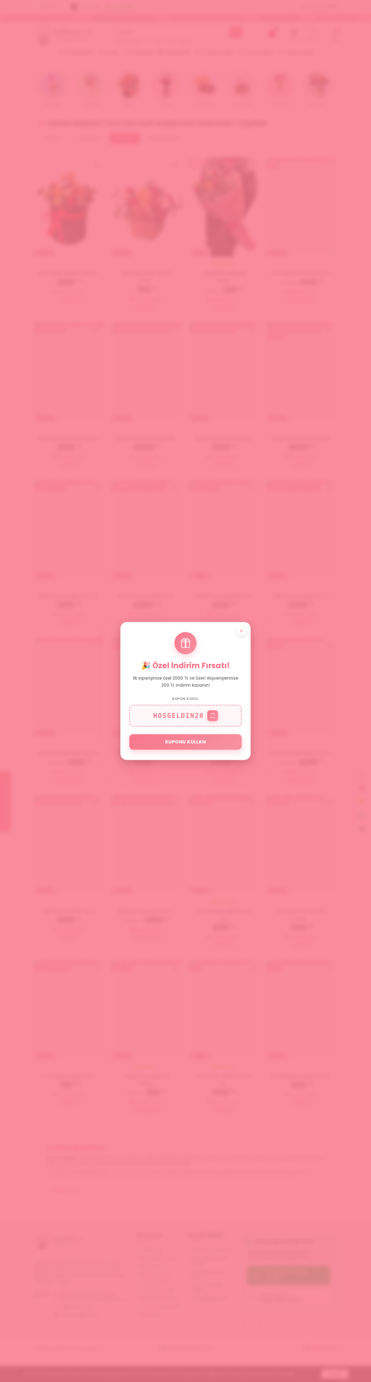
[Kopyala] (212, 715)
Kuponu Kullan (185, 742)
